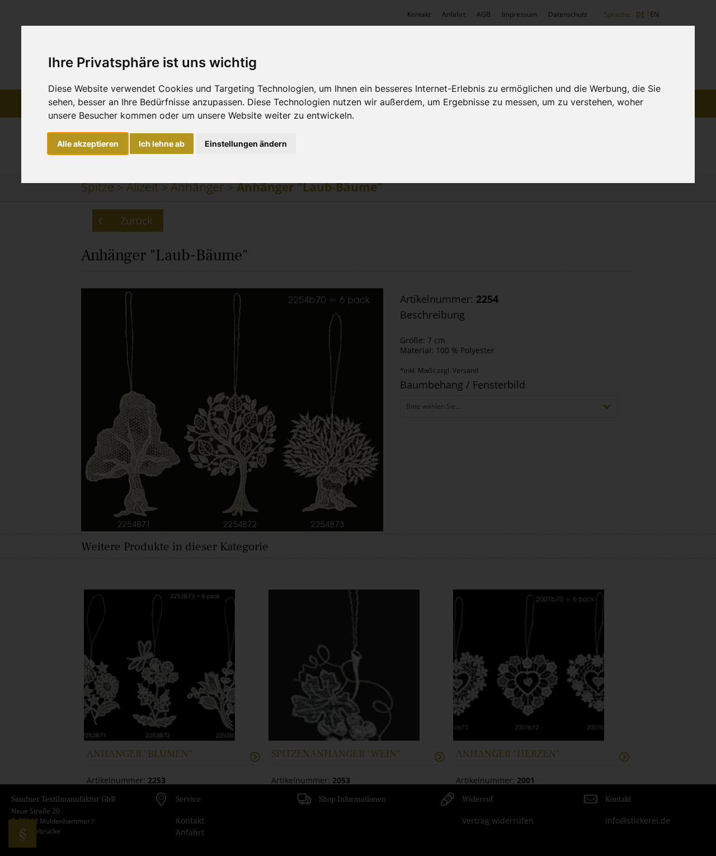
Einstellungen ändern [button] (246, 143)
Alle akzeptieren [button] (88, 143)
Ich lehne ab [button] (162, 143)
